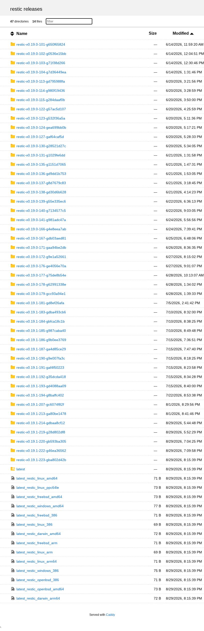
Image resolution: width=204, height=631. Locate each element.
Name (21, 33)
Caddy (110, 615)
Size (153, 33)
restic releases (26, 9)
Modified (181, 33)
